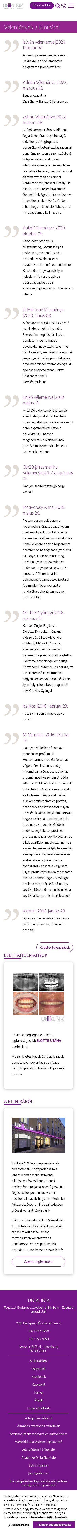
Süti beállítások (20, 1524)
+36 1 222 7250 (38, 1331)
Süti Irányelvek (56, 1517)
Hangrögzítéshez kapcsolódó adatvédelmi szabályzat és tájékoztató (38, 1483)
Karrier (38, 1392)
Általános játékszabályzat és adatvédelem (38, 1434)
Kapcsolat (38, 1384)
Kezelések (38, 1377)
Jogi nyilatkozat (38, 1473)
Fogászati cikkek (38, 1408)
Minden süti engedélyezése (55, 1524)
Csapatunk (38, 1369)
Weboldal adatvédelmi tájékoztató (38, 1442)
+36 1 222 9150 (38, 1339)
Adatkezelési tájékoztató (38, 1458)
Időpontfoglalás (41, 5)
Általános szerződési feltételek (38, 1426)
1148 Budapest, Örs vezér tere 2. (38, 1323)
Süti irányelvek (38, 1465)
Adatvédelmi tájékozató (38, 1450)
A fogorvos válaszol (38, 1418)
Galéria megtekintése (38, 1262)
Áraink (38, 1400)
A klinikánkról (38, 1361)
